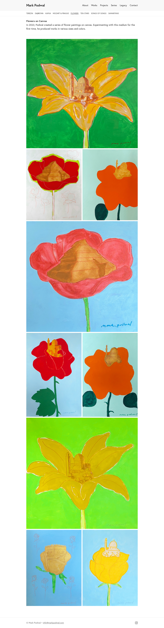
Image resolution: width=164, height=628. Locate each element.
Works (94, 5)
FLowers (75, 13)
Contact (134, 5)
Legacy (123, 5)
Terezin (29, 13)
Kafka (48, 13)
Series (114, 5)
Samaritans (113, 13)
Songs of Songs (98, 13)
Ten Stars (84, 13)
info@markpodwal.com (53, 622)
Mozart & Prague (61, 13)
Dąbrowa (39, 13)
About (85, 5)
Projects (104, 5)
